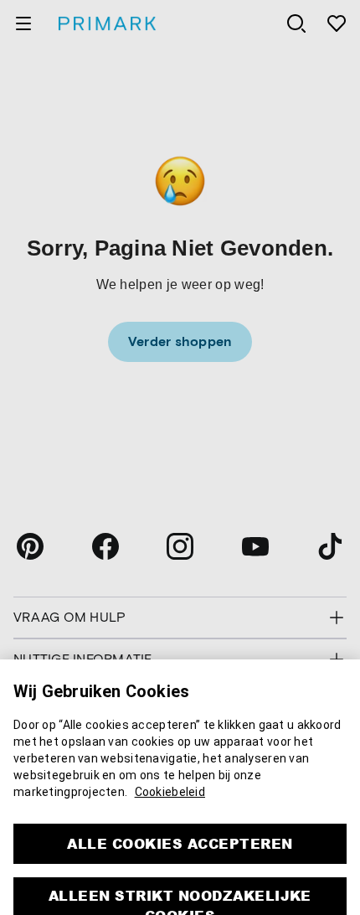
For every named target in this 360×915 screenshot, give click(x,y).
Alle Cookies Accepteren (179, 823)
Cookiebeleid (170, 771)
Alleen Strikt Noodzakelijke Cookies (180, 885)
